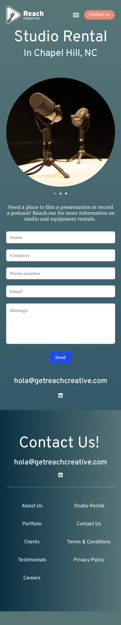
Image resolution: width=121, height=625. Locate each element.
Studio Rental (89, 506)
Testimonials (32, 560)
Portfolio (32, 524)
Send (60, 357)
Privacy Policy (89, 560)
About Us (32, 506)
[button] (76, 15)
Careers (32, 578)
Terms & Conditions (89, 542)
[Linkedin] (60, 395)
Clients (32, 542)
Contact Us (89, 524)
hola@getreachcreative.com (60, 381)
